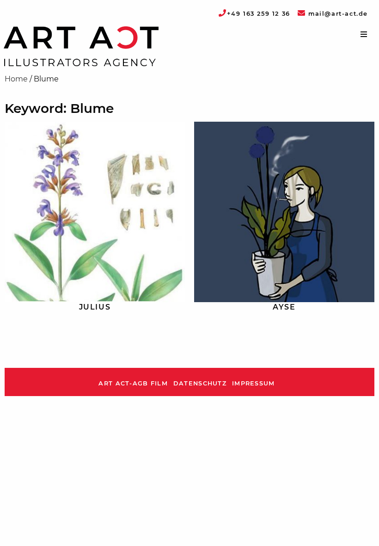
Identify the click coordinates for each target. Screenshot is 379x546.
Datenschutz (199, 383)
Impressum (253, 383)
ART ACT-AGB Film (132, 383)
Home (16, 78)
